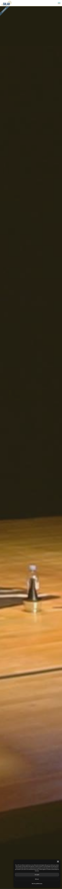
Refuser (37, 879)
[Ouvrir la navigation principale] (59, 3)
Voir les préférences (37, 883)
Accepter (37, 874)
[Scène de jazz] (6, 3)
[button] (58, 861)
